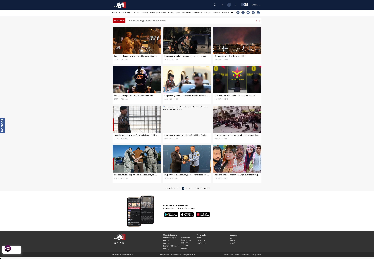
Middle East (186, 12)
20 (201, 188)
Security (145, 12)
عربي (232, 238)
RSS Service (201, 243)
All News (216, 12)
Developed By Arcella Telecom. (122, 255)
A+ (235, 5)
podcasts (225, 12)
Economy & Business (158, 12)
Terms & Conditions (242, 255)
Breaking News (119, 20)
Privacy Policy (256, 255)
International (197, 12)
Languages (234, 235)
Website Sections (170, 235)
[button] (256, 21)
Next (206, 188)
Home (114, 12)
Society (171, 12)
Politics (137, 12)
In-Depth (207, 12)
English (232, 240)
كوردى (232, 243)
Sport (178, 12)
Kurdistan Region (125, 12)
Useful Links (201, 235)
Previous (171, 188)
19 (198, 188)
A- (223, 5)
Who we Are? (228, 255)
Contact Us (200, 240)
